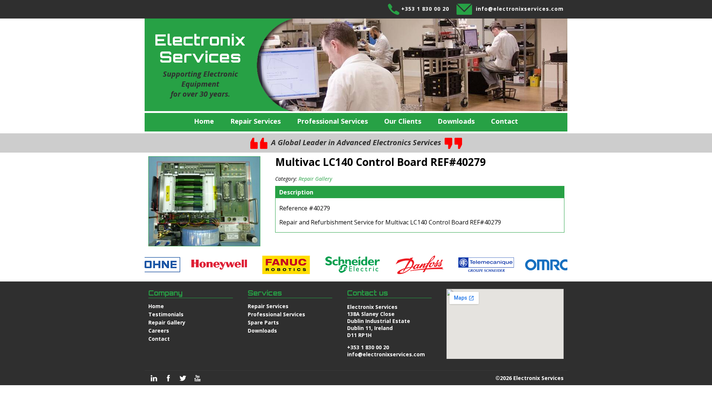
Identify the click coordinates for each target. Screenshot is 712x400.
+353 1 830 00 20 (425, 8)
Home (204, 121)
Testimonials (166, 314)
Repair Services (255, 121)
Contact (504, 121)
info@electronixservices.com (520, 8)
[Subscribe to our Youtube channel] (197, 378)
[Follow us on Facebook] (168, 378)
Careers (158, 330)
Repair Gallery (315, 178)
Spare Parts (263, 322)
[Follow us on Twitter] (182, 378)
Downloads (456, 121)
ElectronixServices (200, 48)
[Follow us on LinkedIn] (153, 378)
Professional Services (332, 121)
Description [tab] (296, 192)
